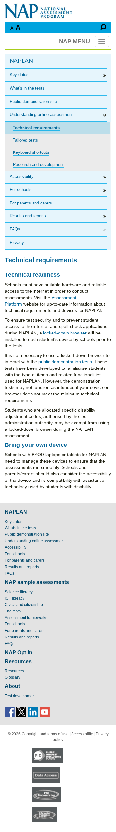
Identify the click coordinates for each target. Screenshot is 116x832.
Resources (14, 671)
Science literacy (19, 592)
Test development (20, 696)
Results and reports (28, 215)
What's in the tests (27, 88)
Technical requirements (36, 128)
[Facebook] (10, 711)
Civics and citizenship (24, 604)
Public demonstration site (33, 101)
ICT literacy (14, 598)
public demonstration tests (65, 361)
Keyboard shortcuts (31, 152)
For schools (21, 189)
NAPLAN (21, 60)
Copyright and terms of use (45, 734)
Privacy (17, 242)
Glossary (12, 677)
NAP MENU (74, 41)
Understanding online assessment (41, 114)
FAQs (15, 229)
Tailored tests (25, 140)
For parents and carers (31, 203)
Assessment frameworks (26, 617)
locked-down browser (65, 332)
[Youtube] (45, 711)
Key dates (19, 74)
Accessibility (22, 176)
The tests (13, 611)
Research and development (38, 164)
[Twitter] (21, 711)
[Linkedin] (33, 711)
